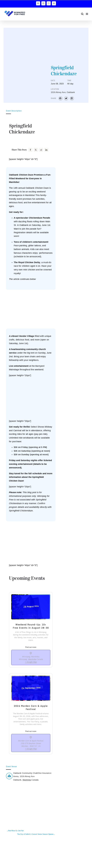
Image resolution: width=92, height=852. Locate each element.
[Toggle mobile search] (82, 14)
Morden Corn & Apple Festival (30, 740)
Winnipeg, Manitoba (30, 656)
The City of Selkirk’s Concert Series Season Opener (35, 834)
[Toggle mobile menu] (87, 14)
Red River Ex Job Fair (16, 831)
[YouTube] (49, 3)
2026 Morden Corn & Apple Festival (31, 707)
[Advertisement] (46, 44)
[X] (43, 3)
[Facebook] (38, 3)
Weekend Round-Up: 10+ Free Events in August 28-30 (31, 626)
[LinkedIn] (46, 149)
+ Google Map (31, 662)
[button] (60, 98)
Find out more (30, 647)
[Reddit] (41, 149)
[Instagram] (54, 3)
